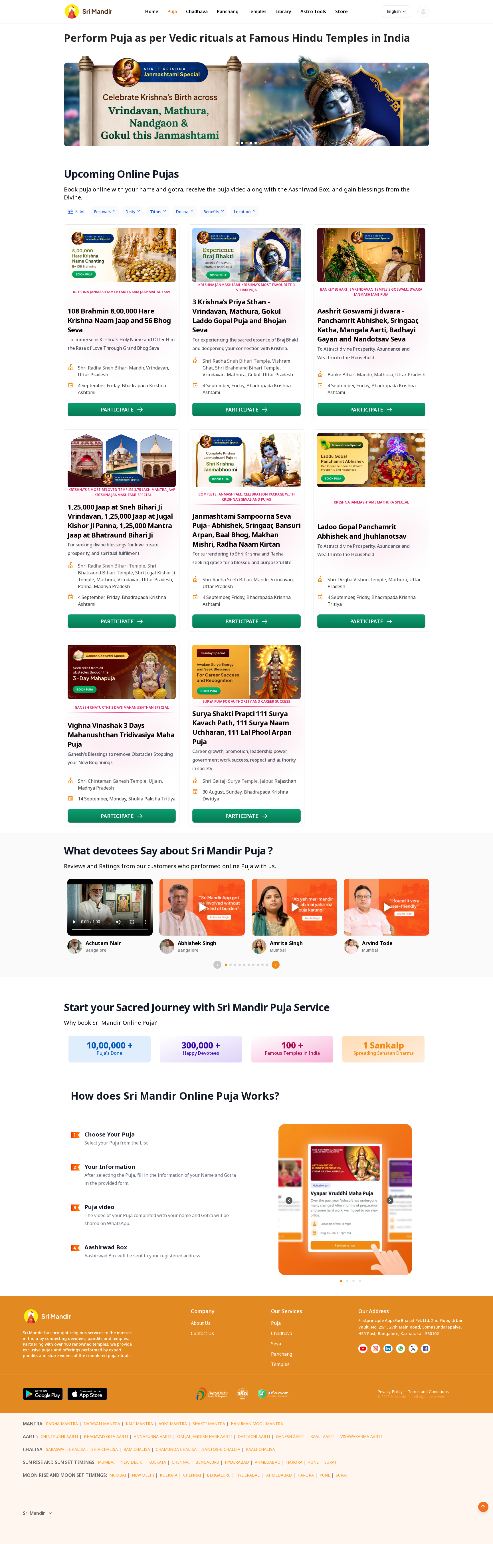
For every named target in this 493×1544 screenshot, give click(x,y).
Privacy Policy (390, 1391)
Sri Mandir (34, 1513)
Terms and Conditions (428, 1391)
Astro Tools (313, 12)
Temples (257, 12)
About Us (201, 1323)
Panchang (228, 12)
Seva (276, 1344)
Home (151, 12)
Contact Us (202, 1333)
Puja (172, 12)
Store (341, 12)
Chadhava (197, 12)
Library (283, 12)
